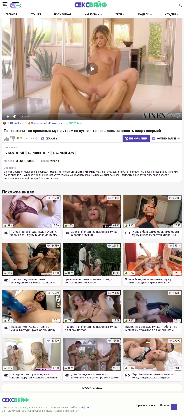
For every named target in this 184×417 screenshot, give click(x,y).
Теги (118, 14)
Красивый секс (63, 152)
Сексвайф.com (82, 407)
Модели (143, 14)
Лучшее (35, 14)
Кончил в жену (38, 152)
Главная (11, 14)
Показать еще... (92, 387)
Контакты (166, 405)
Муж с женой (14, 152)
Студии (170, 14)
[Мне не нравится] (12, 138)
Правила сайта (145, 405)
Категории (92, 14)
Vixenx (54, 161)
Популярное (62, 14)
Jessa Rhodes (24, 161)
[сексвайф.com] (90, 4)
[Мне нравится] (6, 138)
